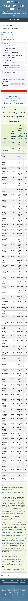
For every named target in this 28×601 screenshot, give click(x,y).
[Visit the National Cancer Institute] (10, 1)
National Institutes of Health (9, 590)
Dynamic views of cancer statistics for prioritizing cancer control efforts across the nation (14, 13)
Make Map (14, 96)
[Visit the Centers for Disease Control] (17, 1)
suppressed (13, 559)
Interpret (8, 103)
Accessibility (19, 580)
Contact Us (22, 582)
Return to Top (5, 575)
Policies (11, 580)
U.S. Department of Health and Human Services (13, 589)
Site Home (4, 580)
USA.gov (17, 592)
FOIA (25, 580)
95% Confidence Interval (20, 136)
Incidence (5, 25)
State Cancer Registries (7, 492)
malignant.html (7, 519)
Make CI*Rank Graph (14, 98)
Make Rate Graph (14, 101)
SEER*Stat (7, 508)
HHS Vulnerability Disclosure (10, 582)
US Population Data (19, 511)
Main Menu (12, 19)
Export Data (19, 103)
